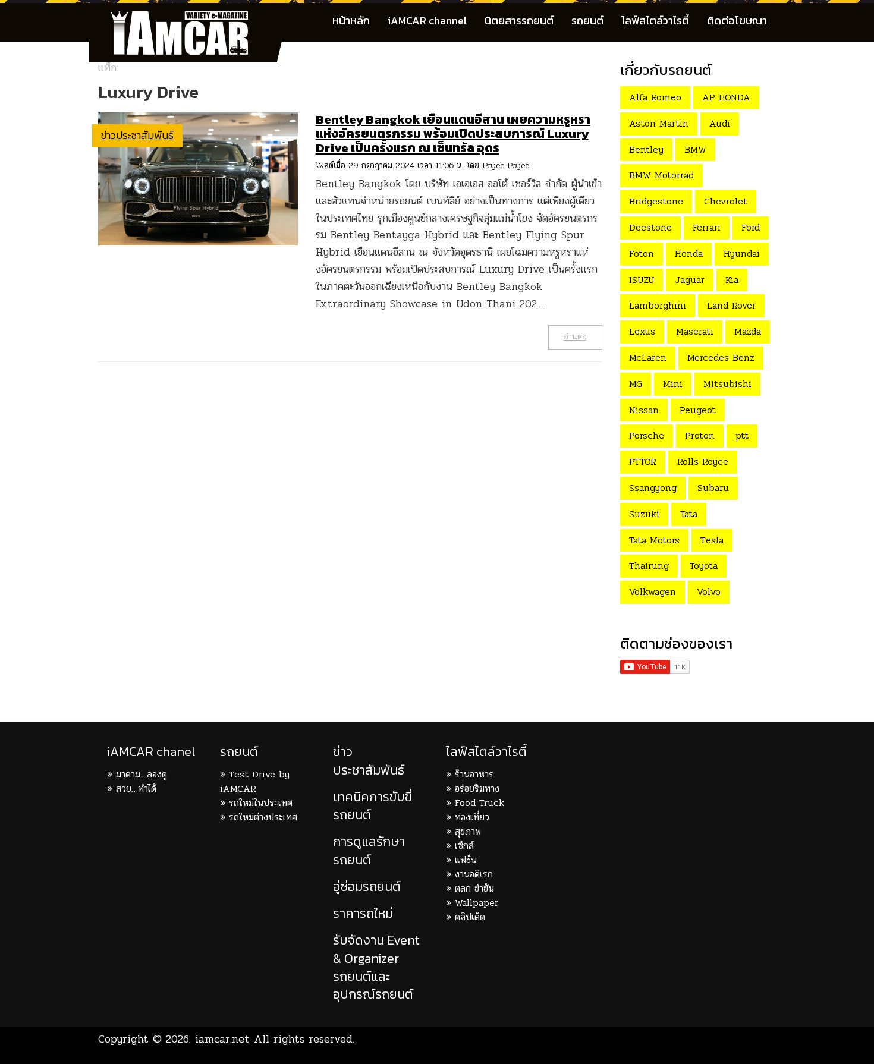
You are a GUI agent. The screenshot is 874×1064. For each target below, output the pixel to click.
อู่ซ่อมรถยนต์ (367, 886)
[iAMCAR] (190, 18)
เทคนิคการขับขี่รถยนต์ (372, 805)
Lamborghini (657, 305)
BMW (695, 149)
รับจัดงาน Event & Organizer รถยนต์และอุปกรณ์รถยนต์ (376, 967)
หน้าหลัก (351, 20)
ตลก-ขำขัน (474, 888)
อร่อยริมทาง (477, 788)
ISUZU (641, 279)
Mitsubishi (727, 383)
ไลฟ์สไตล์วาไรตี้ (655, 20)
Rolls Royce (702, 461)
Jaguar (690, 279)
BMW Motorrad (661, 175)
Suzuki (644, 513)
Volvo (709, 591)
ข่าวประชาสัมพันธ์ (137, 135)
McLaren (647, 357)
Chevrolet (725, 201)
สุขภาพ (468, 831)
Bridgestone (656, 201)
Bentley (646, 149)
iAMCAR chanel (151, 751)
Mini (673, 383)
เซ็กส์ (464, 845)
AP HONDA (726, 97)
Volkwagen (652, 591)
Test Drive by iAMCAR (255, 781)
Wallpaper (476, 902)
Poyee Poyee (505, 165)
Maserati (694, 331)
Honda (689, 253)
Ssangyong (653, 487)
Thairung (649, 565)
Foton (641, 253)
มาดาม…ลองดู (141, 774)
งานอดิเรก (474, 874)
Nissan (644, 409)
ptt (742, 435)
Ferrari (707, 227)
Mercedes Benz (720, 357)
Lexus (642, 331)
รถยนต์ (587, 20)
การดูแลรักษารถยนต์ (369, 850)
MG (635, 383)
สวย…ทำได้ (136, 788)
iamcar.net (222, 1039)
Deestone (650, 227)
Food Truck (479, 802)
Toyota (704, 565)
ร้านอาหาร (474, 774)
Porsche (646, 435)
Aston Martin (658, 123)
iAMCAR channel (427, 20)
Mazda (747, 331)
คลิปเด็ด (470, 916)
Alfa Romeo (655, 97)
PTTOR (642, 461)
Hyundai (742, 253)
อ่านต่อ (575, 336)
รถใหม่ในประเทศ (261, 802)
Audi (719, 123)
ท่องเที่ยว (472, 817)
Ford (750, 227)
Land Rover (731, 305)
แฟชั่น (466, 859)
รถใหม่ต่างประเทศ (263, 817)
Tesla (712, 540)
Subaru (713, 487)
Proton (700, 435)
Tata (688, 513)
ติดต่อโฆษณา (737, 20)
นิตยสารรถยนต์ (519, 20)
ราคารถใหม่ (363, 913)
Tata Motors (654, 540)
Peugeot (698, 409)
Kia (731, 279)
